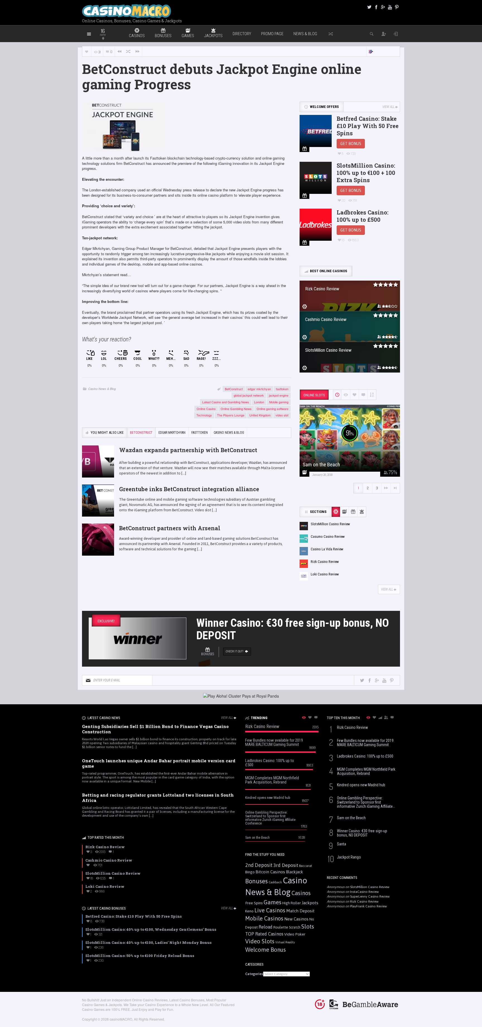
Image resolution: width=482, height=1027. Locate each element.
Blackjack (294, 872)
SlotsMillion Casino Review (369, 887)
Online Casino (206, 408)
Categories (254, 974)
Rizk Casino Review (364, 901)
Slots (307, 926)
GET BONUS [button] (350, 143)
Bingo (250, 872)
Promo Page (272, 33)
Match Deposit (300, 910)
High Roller (291, 903)
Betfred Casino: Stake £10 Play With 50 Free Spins (368, 126)
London (259, 402)
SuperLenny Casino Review (370, 896)
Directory (242, 33)
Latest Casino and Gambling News (225, 402)
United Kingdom (260, 415)
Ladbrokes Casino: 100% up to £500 (363, 216)
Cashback (275, 882)
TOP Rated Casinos (264, 933)
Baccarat (305, 865)
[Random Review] (128, 51)
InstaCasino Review (364, 892)
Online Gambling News (236, 408)
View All (388, 107)
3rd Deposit (285, 865)
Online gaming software (272, 408)
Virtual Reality (285, 942)
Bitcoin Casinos (270, 871)
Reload (266, 926)
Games (272, 902)
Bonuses (256, 881)
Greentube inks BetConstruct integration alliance (189, 489)
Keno (249, 911)
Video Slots (259, 941)
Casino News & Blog (102, 389)
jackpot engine (278, 395)
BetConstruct (234, 389)
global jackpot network (249, 395)
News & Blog (305, 33)
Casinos (301, 893)
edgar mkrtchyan (259, 389)
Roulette (280, 927)
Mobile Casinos (264, 918)
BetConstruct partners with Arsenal (169, 528)
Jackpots (310, 902)
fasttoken (282, 389)
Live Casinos (269, 910)
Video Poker (294, 934)
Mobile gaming (278, 402)
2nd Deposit (259, 865)
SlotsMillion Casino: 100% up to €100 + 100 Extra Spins (366, 173)
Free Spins (254, 903)
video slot (282, 415)
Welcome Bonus (265, 949)
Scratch (294, 927)
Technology (204, 415)
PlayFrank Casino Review (368, 906)
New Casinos (296, 919)
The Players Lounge (230, 415)
